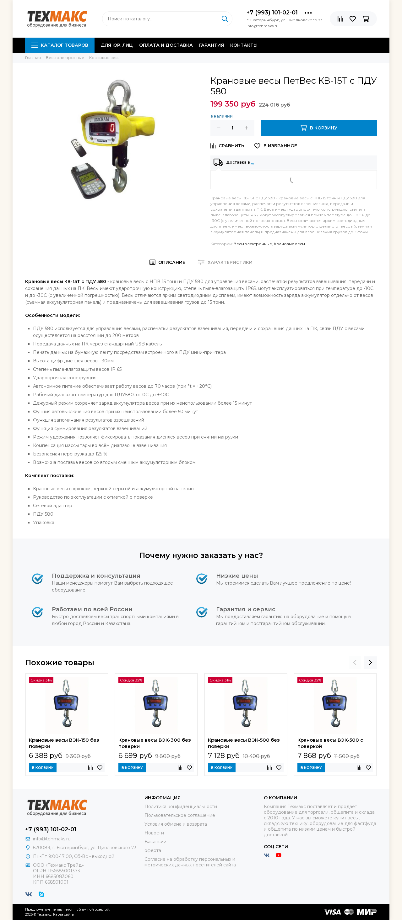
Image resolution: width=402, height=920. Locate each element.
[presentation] (355, 662)
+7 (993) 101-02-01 (272, 12)
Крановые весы (289, 243)
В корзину (42, 767)
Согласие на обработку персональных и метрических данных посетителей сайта (190, 862)
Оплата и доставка (166, 45)
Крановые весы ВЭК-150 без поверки (64, 743)
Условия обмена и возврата (175, 824)
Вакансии (155, 841)
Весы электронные (253, 243)
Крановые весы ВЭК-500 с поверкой (330, 743)
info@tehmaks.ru (52, 839)
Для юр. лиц (117, 45)
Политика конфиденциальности (180, 806)
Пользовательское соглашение (179, 815)
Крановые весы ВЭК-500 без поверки (244, 743)
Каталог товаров (64, 45)
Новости (154, 833)
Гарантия (211, 45)
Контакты (244, 45)
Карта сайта (63, 914)
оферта (152, 850)
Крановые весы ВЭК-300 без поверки (154, 743)
